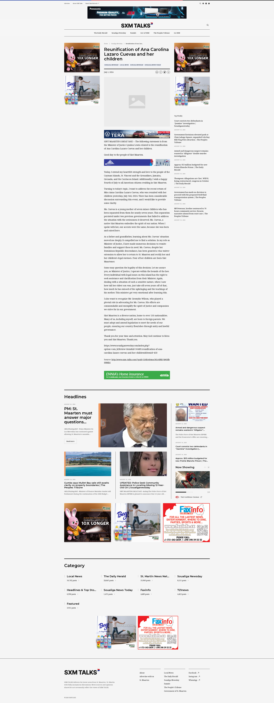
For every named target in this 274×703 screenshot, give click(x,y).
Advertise (67, 3)
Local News (124, 65)
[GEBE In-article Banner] (137, 162)
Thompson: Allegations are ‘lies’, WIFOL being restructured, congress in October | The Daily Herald (191, 181)
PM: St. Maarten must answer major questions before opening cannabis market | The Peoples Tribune (78, 415)
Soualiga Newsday (119, 33)
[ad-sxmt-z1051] (82, 90)
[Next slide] (208, 467)
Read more (71, 441)
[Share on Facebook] (160, 72)
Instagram (193, 676)
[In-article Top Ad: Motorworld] (137, 134)
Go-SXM (177, 33)
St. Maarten (144, 680)
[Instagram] (206, 3)
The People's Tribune (172, 687)
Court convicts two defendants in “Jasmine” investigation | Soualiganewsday (188, 123)
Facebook (192, 673)
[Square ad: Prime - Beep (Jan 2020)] (116, 632)
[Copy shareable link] (156, 72)
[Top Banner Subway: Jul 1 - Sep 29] (137, 12)
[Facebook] (203, 3)
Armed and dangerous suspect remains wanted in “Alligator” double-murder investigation (191, 153)
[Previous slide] (205, 467)
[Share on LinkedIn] (168, 72)
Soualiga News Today (153, 65)
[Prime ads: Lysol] (82, 57)
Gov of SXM (144, 33)
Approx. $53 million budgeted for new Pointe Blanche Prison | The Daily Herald (190, 167)
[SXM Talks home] (137, 25)
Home (106, 44)
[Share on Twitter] (164, 72)
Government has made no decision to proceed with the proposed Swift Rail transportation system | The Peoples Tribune (190, 196)
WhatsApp (193, 680)
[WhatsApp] (209, 3)
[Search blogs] (200, 3)
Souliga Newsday (136, 65)
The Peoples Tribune (162, 33)
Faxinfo (133, 33)
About (142, 673)
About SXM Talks (77, 3)
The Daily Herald (100, 33)
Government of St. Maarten (175, 691)
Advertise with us (147, 676)
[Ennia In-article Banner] (137, 375)
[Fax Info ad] (186, 522)
